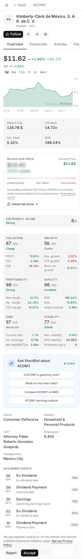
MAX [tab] (43, 72)
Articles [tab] (60, 44)
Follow (15, 34)
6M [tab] (14, 72)
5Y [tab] (35, 72)
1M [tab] (7, 72)
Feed (22, 5)
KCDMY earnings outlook (41, 400)
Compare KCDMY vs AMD (41, 392)
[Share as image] (45, 34)
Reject (11, 553)
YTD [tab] (22, 72)
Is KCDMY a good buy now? (41, 374)
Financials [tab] (38, 44)
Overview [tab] (15, 44)
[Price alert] (28, 34)
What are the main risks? (41, 383)
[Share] (36, 34)
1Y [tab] (29, 72)
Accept (30, 553)
